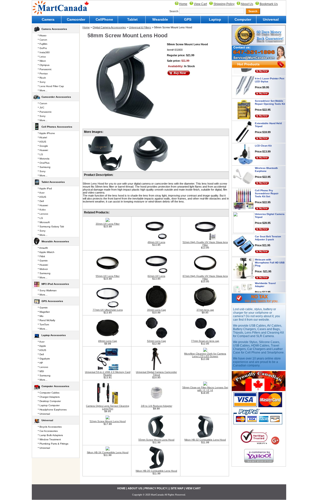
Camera (48, 19)
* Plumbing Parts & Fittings (53, 443)
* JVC (41, 107)
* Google (43, 146)
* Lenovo (43, 213)
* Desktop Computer (49, 401)
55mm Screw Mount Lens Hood (156, 439)
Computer (243, 19)
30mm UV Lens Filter (107, 223)
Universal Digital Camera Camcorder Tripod (156, 373)
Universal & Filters (140, 27)
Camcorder (76, 19)
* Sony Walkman (47, 290)
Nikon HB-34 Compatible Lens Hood (107, 452)
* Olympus (43, 65)
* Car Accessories (48, 431)
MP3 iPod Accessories (55, 284)
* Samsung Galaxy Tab (51, 226)
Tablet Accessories (53, 182)
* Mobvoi (43, 269)
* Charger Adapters (49, 397)
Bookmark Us (269, 4)
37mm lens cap (205, 309)
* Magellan (44, 311)
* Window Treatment (49, 439)
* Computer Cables (48, 392)
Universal (271, 19)
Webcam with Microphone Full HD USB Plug (269, 255)
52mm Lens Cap (156, 341)
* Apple (42, 346)
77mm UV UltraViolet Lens (108, 309)
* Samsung (44, 167)
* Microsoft (44, 222)
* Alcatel (42, 137)
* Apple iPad (45, 188)
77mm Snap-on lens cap (205, 341)
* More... (42, 90)
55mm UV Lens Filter (107, 276)
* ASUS (42, 141)
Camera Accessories (54, 29)
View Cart (200, 4)
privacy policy (155, 488)
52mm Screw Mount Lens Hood (108, 421)
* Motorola (43, 158)
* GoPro (42, 48)
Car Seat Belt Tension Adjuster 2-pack (268, 231)
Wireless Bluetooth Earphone (266, 162)
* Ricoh (42, 77)
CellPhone (104, 19)
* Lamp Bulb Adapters (50, 435)
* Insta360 (44, 52)
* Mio (40, 316)
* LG (40, 154)
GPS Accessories (52, 301)
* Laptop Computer (49, 405)
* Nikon (42, 60)
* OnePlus (43, 162)
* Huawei (43, 150)
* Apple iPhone (46, 133)
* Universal (44, 413)
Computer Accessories (55, 386)
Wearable (160, 19)
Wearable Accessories (55, 241)
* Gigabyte (44, 358)
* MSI (41, 371)
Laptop (215, 19)
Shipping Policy (224, 4)
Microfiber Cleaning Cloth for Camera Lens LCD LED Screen (205, 355)
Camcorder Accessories (56, 97)
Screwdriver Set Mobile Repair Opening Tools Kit (270, 95)
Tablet (132, 19)
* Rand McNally (46, 320)
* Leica (42, 56)
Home (183, 4)
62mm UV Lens (156, 276)
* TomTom (43, 324)
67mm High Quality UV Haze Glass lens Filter (205, 277)
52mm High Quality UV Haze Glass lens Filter (205, 243)
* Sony (41, 82)
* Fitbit (41, 256)
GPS (187, 19)
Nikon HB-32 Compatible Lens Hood (205, 439)
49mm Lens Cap (107, 341)
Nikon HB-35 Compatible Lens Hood (156, 470)
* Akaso (42, 35)
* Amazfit (43, 248)
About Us (247, 4)
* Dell (41, 201)
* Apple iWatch (46, 252)
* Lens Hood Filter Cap (51, 86)
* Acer (41, 192)
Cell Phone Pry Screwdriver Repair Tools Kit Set (266, 186)
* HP (40, 362)
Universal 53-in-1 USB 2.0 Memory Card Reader (107, 373)
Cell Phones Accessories (56, 126)
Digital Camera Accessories (109, 27)
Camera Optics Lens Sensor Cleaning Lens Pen (107, 407)
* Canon (42, 39)
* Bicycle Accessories (50, 426)
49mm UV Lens (156, 242)
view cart (193, 488)
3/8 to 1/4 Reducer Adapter (156, 405)
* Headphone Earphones (52, 409)
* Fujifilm (42, 44)
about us (135, 488)
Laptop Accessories (53, 335)
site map (177, 488)
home (121, 488)
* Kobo (42, 209)
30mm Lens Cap (156, 309)
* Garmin (43, 260)
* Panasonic (45, 69)
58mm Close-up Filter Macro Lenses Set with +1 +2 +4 (205, 389)
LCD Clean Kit (263, 138)
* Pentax (43, 73)
